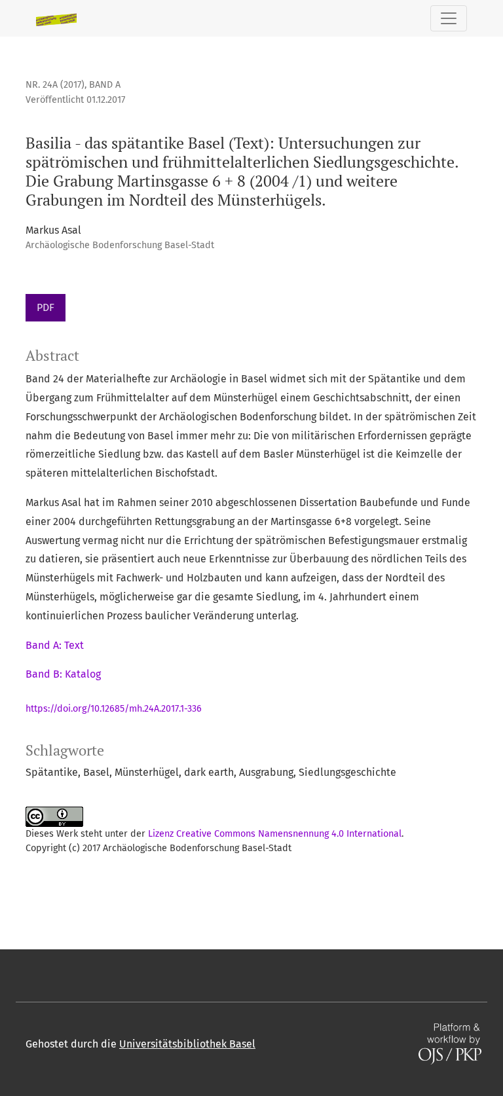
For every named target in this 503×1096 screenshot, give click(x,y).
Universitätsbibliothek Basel (187, 1044)
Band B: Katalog (63, 674)
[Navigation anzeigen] (448, 18)
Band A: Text (55, 645)
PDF (45, 307)
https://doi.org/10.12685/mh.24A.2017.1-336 (114, 708)
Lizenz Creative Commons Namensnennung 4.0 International (274, 833)
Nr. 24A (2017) (55, 84)
